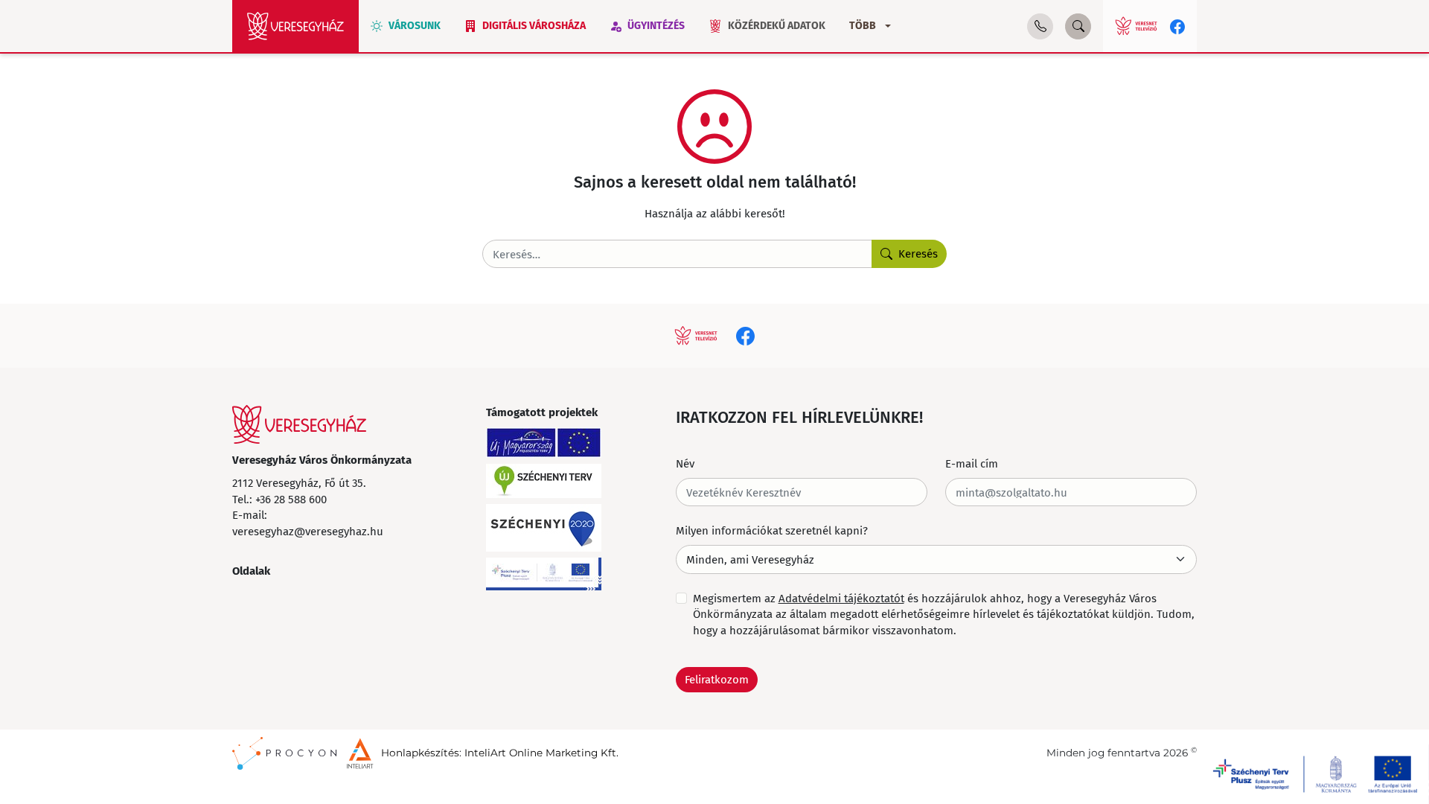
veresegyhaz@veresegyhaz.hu (307, 531)
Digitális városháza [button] (534, 25)
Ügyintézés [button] (656, 25)
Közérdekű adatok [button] (776, 25)
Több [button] (862, 25)
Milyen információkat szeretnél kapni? (772, 530)
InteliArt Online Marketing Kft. (541, 753)
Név (685, 463)
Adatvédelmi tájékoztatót (841, 598)
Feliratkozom (717, 679)
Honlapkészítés (420, 753)
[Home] (295, 26)
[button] (1040, 26)
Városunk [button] (415, 25)
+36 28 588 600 (291, 499)
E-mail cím (971, 463)
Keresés (918, 253)
